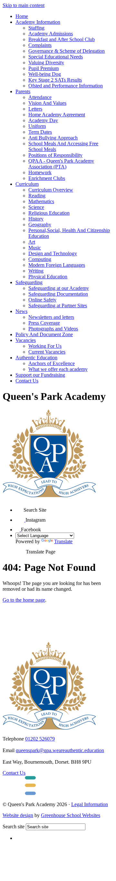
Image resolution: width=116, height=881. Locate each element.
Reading (36, 195)
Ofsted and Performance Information (65, 85)
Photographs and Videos (53, 328)
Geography (39, 224)
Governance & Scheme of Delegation (66, 51)
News (21, 311)
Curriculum (27, 184)
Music (34, 247)
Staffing (36, 28)
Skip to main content (23, 5)
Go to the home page (24, 600)
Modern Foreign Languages (56, 265)
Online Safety (42, 299)
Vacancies (25, 340)
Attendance (40, 97)
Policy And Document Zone (44, 334)
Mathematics (41, 201)
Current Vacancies (46, 352)
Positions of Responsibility (55, 155)
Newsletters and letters (51, 317)
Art (31, 242)
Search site (13, 826)
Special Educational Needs (55, 56)
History (36, 218)
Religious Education (49, 213)
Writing (36, 271)
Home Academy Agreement (56, 114)
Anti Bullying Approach (53, 137)
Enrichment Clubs (46, 178)
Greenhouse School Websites (70, 815)
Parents (22, 91)
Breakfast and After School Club (61, 39)
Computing (39, 259)
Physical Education (47, 276)
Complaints (40, 45)
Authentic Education (36, 357)
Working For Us (45, 346)
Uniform (37, 126)
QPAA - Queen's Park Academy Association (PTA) (61, 163)
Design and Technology (52, 253)
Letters (35, 109)
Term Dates (40, 132)
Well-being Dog (44, 74)
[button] (19, 508)
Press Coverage (44, 323)
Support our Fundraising (40, 375)
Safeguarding (29, 282)
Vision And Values (47, 103)
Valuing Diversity (46, 62)
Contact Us (26, 380)
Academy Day (43, 120)
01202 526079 (40, 739)
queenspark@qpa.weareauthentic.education (60, 750)
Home (21, 16)
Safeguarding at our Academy (58, 288)
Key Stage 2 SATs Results (55, 80)
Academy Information (37, 22)
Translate (63, 541)
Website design (18, 815)
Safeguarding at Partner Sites (57, 305)
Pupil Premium (43, 68)
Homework (40, 172)
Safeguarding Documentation (58, 294)
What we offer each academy (58, 369)
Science (36, 207)
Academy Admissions (50, 33)
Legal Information (89, 804)
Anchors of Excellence (51, 363)
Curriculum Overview (50, 190)
